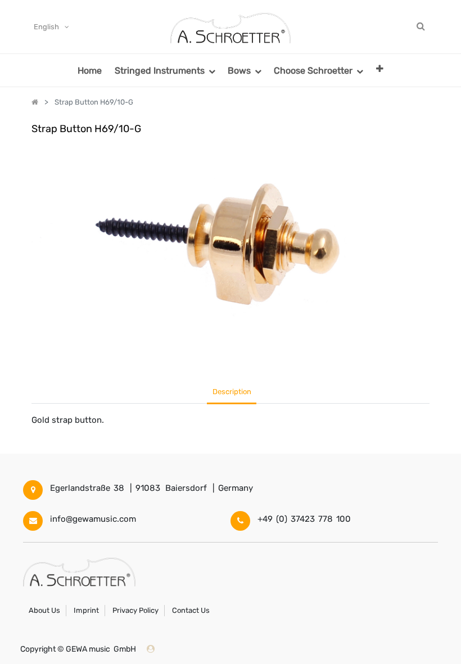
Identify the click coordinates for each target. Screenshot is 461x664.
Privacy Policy (135, 610)
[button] (380, 68)
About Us (44, 610)
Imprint (86, 610)
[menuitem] (89, 70)
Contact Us (191, 610)
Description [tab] (232, 391)
